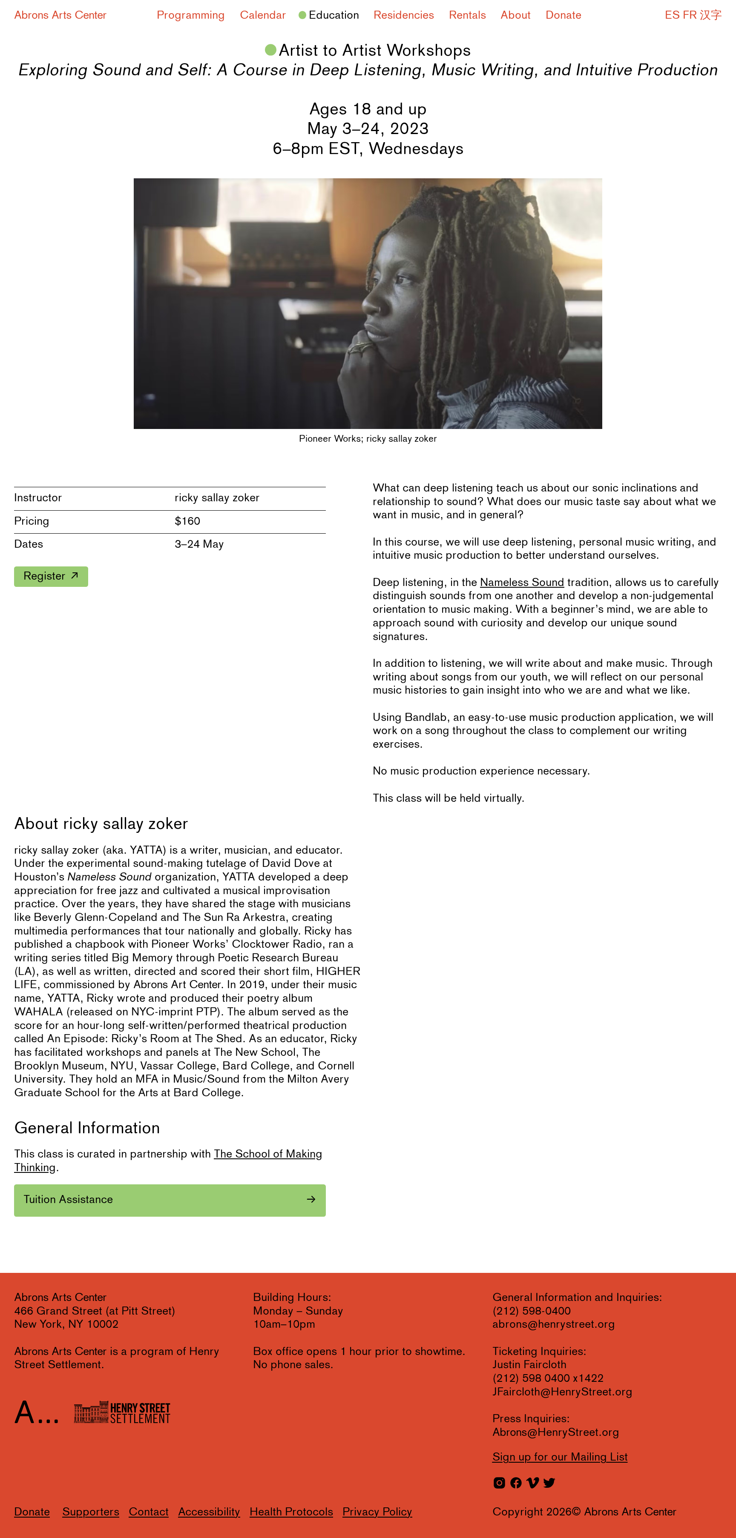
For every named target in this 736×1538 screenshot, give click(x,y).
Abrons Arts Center (60, 15)
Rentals (467, 15)
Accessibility (209, 1512)
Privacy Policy (377, 1512)
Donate (563, 15)
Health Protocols (291, 1512)
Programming (191, 15)
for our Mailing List (560, 1457)
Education (334, 15)
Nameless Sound (522, 583)
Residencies (404, 15)
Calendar (263, 15)
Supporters (90, 1512)
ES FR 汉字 (693, 15)
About (515, 15)
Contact (149, 1512)
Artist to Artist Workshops (375, 51)
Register (44, 576)
